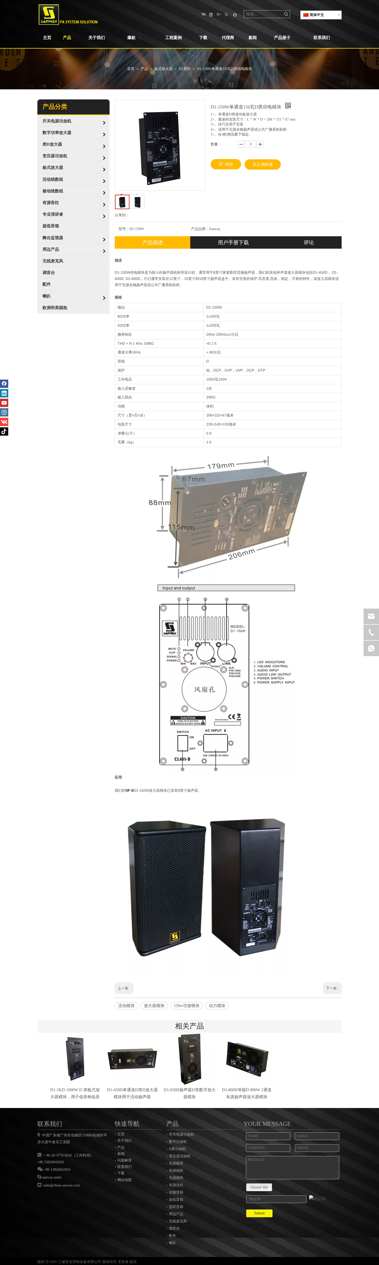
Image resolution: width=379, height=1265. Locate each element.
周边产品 (176, 1214)
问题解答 (124, 1160)
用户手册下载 (233, 242)
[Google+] (219, 14)
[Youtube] (4, 403)
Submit (259, 1213)
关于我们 (124, 1140)
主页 (121, 1134)
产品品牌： (200, 229)
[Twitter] (227, 14)
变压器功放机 (180, 1156)
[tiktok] (4, 431)
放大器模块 (154, 1005)
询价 (229, 164)
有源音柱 (176, 1185)
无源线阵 (176, 1178)
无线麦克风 (178, 1221)
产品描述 (152, 242)
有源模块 (176, 1163)
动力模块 (217, 1005)
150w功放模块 (187, 1005)
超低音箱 (176, 1199)
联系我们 (124, 1167)
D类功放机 (177, 1149)
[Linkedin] (211, 14)
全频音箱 (176, 1192)
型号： (124, 229)
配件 (172, 1236)
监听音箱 (176, 1207)
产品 (121, 1147)
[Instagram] (4, 412)
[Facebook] (235, 14)
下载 (121, 1173)
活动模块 (126, 1005)
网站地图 (124, 1180)
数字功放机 (178, 1142)
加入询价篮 (262, 164)
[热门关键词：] (286, 14)
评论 (309, 242)
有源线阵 (176, 1171)
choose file (259, 1187)
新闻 (121, 1154)
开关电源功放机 (181, 1134)
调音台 (174, 1228)
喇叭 (172, 1243)
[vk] (203, 14)
